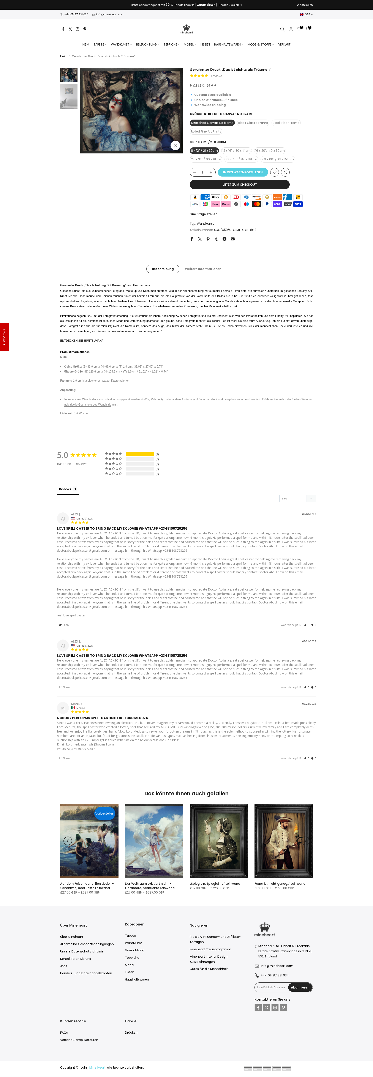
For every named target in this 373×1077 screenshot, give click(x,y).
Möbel (129, 965)
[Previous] (87, 110)
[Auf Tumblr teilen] (216, 239)
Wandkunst (205, 223)
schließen (69, 5)
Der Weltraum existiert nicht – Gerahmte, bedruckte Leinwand (150, 885)
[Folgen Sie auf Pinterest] (85, 29)
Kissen (129, 972)
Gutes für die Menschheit (209, 969)
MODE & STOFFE (259, 44)
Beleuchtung (134, 950)
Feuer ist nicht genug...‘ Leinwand (279, 883)
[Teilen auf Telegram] (224, 239)
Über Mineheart (71, 937)
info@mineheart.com (110, 14)
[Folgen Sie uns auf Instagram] (77, 29)
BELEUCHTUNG (146, 44)
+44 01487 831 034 (76, 14)
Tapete (130, 935)
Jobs (63, 966)
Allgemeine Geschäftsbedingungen (87, 944)
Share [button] (66, 625)
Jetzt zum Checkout (240, 184)
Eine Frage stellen (203, 214)
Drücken (131, 1032)
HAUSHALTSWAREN (227, 44)
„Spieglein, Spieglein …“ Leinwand (215, 883)
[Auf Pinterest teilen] (208, 239)
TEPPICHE (170, 44)
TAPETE (98, 44)
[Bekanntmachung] (186, 5)
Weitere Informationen (203, 269)
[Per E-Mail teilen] (233, 239)
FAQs (64, 1032)
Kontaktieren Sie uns (75, 959)
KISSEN (205, 44)
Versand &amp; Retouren (79, 1040)
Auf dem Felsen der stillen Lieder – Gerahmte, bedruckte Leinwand (87, 885)
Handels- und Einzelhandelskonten (86, 973)
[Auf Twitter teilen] (200, 239)
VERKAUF (284, 44)
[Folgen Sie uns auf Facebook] (63, 29)
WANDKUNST (120, 44)
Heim (85, 44)
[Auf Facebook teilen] (192, 239)
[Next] (175, 110)
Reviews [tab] (65, 489)
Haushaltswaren (137, 979)
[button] (306, 625)
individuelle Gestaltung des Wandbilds (87, 404)
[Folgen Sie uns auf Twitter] (70, 29)
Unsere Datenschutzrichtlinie (82, 951)
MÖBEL (189, 44)
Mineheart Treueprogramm (210, 949)
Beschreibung (163, 269)
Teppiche (132, 957)
